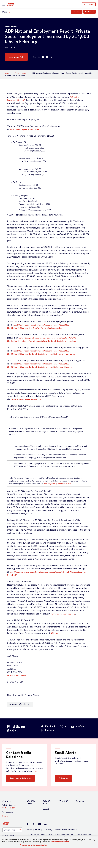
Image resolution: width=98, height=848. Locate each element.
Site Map (38, 829)
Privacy (49, 829)
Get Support (7, 812)
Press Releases (21, 73)
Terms (29, 829)
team (35, 771)
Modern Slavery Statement (66, 829)
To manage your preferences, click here (33, 845)
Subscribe (77, 12)
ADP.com (54, 633)
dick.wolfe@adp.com (16, 675)
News (7, 73)
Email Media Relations (20, 778)
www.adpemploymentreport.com (24, 129)
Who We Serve (47, 802)
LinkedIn (49, 730)
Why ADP (64, 801)
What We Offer (31, 802)
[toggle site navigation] (3, 4)
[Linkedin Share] (47, 57)
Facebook (50, 726)
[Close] (94, 840)
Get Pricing (88, 4)
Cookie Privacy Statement (60, 842)
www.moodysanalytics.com (63, 614)
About (46, 809)
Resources (80, 801)
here (14, 325)
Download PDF (16, 57)
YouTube (80, 726)
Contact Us (89, 12)
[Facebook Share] (43, 57)
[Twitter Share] (51, 57)
